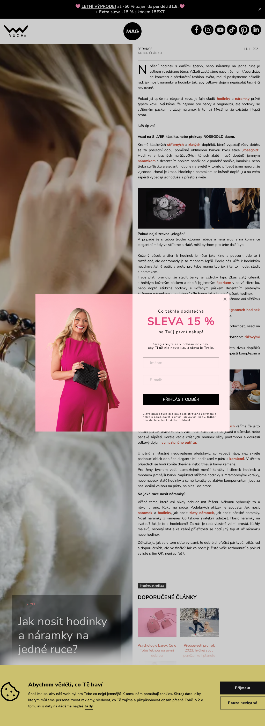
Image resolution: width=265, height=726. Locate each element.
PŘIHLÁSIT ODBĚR (181, 399)
